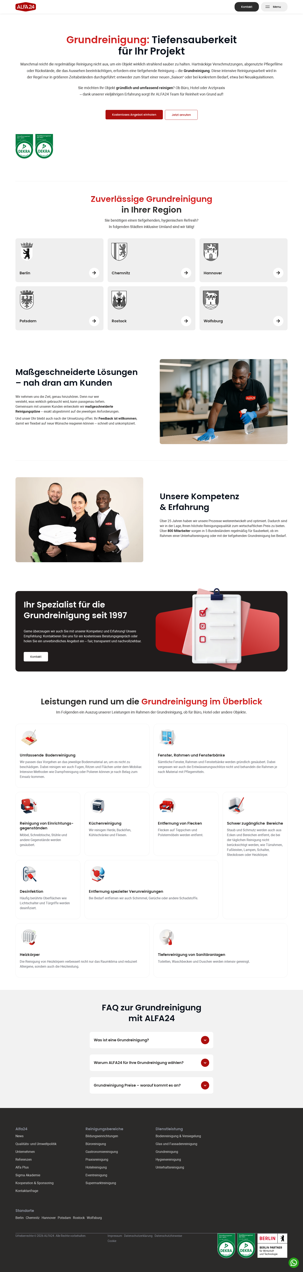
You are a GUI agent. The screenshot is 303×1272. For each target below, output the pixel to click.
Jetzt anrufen (181, 115)
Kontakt (246, 7)
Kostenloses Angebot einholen (134, 114)
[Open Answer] (205, 1040)
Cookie (112, 1241)
